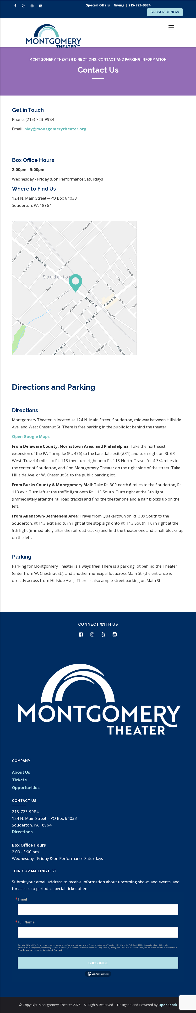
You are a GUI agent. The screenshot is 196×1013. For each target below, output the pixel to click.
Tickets (19, 780)
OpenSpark (167, 1004)
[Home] (53, 32)
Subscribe (98, 962)
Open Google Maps (31, 436)
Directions (22, 831)
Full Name (26, 922)
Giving (119, 5)
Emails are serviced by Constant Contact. (40, 950)
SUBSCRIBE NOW (165, 12)
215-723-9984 (139, 5)
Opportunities (26, 787)
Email (22, 899)
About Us (21, 772)
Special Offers (98, 5)
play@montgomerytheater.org (55, 129)
